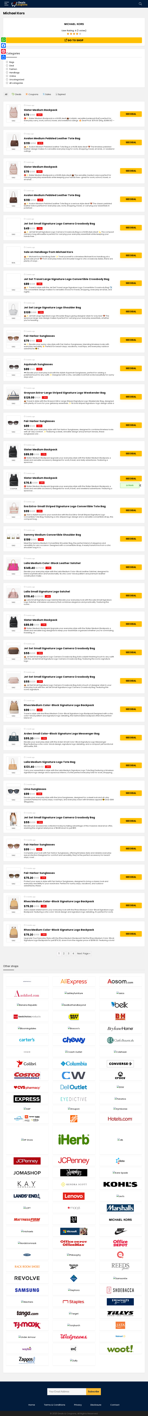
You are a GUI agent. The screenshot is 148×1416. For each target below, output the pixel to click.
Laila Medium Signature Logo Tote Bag (49, 762)
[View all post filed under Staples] (74, 1302)
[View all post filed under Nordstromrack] (27, 1243)
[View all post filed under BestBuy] (74, 1017)
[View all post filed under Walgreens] (74, 1337)
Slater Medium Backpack (40, 110)
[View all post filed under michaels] (27, 1231)
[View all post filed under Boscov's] (74, 1028)
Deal (11, 65)
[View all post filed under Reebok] (74, 1266)
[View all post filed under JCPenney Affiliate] (27, 1161)
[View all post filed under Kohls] (120, 1184)
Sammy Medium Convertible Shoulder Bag (52, 534)
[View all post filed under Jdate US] (120, 1161)
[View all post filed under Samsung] (27, 1290)
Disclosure (95, 1404)
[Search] (140, 4)
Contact (115, 1404)
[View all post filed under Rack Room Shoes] (27, 1266)
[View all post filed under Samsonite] (120, 1278)
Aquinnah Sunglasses (38, 364)
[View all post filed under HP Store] (27, 1139)
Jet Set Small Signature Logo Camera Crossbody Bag (59, 223)
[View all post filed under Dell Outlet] (74, 1087)
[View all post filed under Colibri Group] (27, 1063)
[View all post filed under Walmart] (120, 1337)
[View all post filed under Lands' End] (27, 1196)
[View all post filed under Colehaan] (120, 1052)
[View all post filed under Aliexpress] (74, 981)
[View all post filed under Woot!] (120, 1349)
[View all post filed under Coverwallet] (74, 1075)
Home (31, 1404)
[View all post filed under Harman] (27, 1118)
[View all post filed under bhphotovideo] (120, 1017)
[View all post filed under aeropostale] (27, 981)
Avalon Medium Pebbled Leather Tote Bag (52, 138)
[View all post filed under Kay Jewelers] (27, 1184)
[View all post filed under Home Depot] (74, 1118)
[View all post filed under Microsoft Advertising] (74, 1231)
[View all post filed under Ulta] (120, 1325)
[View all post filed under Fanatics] (120, 1099)
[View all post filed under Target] (74, 1313)
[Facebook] (3, 45)
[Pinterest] (3, 51)
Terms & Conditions (54, 1404)
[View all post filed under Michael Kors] (120, 1219)
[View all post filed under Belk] (120, 1005)
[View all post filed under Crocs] (120, 1075)
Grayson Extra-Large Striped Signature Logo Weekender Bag (65, 392)
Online (12, 76)
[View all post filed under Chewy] (74, 1040)
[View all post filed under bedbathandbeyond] (74, 1005)
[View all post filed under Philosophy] (74, 1255)
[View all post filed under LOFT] (27, 1208)
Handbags (14, 72)
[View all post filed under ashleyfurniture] (74, 993)
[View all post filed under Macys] (74, 1208)
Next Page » (83, 953)
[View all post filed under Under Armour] (27, 1337)
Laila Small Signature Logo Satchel (47, 591)
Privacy (78, 1404)
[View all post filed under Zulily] (74, 1360)
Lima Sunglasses (35, 789)
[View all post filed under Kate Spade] (120, 1172)
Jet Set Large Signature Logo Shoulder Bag (52, 307)
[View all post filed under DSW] (120, 1087)
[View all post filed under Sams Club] (74, 1278)
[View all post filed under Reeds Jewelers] (120, 1266)
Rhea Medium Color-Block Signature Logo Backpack (59, 705)
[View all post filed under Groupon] (74, 1108)
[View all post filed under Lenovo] (74, 1196)
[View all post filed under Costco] (27, 1075)
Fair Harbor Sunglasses (39, 336)
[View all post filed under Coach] (27, 1052)
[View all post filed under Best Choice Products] (27, 1017)
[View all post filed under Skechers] (27, 1302)
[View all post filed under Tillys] (120, 1313)
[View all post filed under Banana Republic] (27, 1005)
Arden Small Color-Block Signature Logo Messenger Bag (61, 733)
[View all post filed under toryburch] (74, 1325)
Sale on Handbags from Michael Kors (48, 252)
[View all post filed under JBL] (120, 1139)
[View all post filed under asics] (120, 993)
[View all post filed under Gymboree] (120, 1108)
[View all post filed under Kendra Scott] (74, 1184)
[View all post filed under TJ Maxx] (27, 1325)
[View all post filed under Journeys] (74, 1172)
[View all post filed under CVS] (27, 1087)
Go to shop (75, 40)
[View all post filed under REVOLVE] (27, 1278)
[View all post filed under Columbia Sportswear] (74, 1063)
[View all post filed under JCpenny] (74, 1161)
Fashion (13, 69)
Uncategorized (16, 79)
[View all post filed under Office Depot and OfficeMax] (74, 1243)
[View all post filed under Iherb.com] (74, 1139)
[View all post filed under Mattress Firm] (27, 1219)
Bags (11, 62)
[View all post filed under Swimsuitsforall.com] (120, 1302)
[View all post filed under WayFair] (27, 1349)
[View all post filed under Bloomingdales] (27, 1028)
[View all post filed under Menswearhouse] (74, 1219)
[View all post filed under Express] (27, 1099)
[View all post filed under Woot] (74, 1349)
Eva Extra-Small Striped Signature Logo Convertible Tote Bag (65, 506)
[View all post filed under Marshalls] (120, 1208)
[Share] (3, 57)
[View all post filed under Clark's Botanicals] (120, 1040)
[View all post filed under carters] (27, 1040)
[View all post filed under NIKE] (120, 1231)
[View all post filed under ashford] (27, 993)
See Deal (131, 114)
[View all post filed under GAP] (27, 1108)
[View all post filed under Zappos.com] (27, 1360)
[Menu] (6, 4)
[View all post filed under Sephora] (74, 1290)
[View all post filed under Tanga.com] (27, 1313)
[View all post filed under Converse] (120, 1063)
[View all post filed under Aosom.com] (120, 981)
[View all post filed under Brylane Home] (120, 1028)
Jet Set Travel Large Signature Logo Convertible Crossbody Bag (66, 279)
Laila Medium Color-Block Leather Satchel (52, 563)
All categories (16, 83)
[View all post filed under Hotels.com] (120, 1118)
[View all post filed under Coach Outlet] (74, 1052)
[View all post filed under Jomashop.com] (27, 1172)
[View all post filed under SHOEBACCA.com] (120, 1290)
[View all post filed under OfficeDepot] (120, 1243)
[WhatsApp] (3, 40)
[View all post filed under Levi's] (120, 1196)
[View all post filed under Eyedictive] (74, 1099)
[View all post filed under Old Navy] (27, 1255)
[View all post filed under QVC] (120, 1255)
